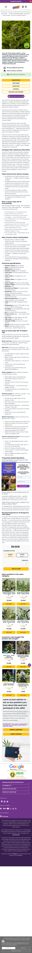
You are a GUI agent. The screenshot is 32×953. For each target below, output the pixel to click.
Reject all (23, 948)
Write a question (16, 729)
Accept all (8, 948)
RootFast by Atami (10, 367)
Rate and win (5, 51)
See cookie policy (13, 944)
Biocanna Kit (26, 219)
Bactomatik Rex (12, 389)
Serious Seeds (22, 257)
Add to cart (16, 569)
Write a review (16, 734)
